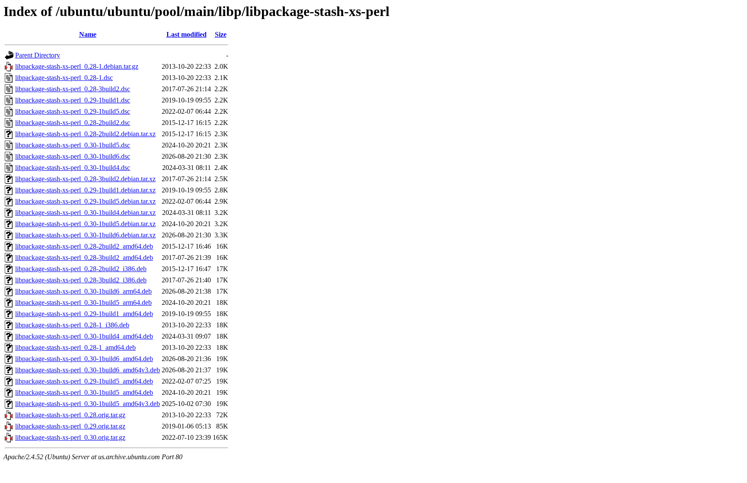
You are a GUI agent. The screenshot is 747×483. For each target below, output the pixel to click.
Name (87, 34)
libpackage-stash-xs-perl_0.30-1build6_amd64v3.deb (87, 370)
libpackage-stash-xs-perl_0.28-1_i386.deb (72, 325)
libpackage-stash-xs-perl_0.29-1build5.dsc (72, 111)
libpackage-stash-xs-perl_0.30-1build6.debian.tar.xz (85, 235)
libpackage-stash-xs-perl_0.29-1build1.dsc (72, 100)
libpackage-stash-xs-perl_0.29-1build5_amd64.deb (84, 381)
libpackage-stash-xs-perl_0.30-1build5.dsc (72, 145)
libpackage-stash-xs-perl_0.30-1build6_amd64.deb (84, 358)
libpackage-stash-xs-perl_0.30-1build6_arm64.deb (83, 291)
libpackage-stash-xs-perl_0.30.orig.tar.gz (70, 437)
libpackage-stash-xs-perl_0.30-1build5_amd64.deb (84, 392)
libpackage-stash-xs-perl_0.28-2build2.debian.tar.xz (85, 134)
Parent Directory (37, 55)
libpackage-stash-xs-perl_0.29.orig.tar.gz (70, 426)
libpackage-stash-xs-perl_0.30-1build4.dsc (72, 167)
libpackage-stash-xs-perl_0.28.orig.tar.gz (70, 415)
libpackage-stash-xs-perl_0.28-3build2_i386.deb (81, 280)
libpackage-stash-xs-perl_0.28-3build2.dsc (72, 89)
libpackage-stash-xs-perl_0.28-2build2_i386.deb (81, 268)
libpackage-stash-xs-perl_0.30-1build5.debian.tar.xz (85, 223)
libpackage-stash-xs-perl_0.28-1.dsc (64, 77)
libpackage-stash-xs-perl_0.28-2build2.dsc (72, 122)
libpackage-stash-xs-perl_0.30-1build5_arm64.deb (83, 302)
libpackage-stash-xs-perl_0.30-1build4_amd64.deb (84, 336)
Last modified (186, 34)
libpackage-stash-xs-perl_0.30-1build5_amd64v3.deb (87, 403)
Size (221, 34)
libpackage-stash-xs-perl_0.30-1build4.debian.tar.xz (85, 212)
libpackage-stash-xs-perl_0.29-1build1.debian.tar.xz (85, 190)
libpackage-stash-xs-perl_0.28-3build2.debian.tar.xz (85, 178)
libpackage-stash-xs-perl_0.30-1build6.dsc (72, 156)
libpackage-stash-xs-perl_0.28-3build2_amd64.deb (84, 257)
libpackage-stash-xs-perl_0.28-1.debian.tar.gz (76, 66)
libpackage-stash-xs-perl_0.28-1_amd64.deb (75, 347)
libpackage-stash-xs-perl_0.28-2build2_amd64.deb (84, 246)
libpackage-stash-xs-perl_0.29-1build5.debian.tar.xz (85, 201)
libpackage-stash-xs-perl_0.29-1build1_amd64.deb (84, 313)
